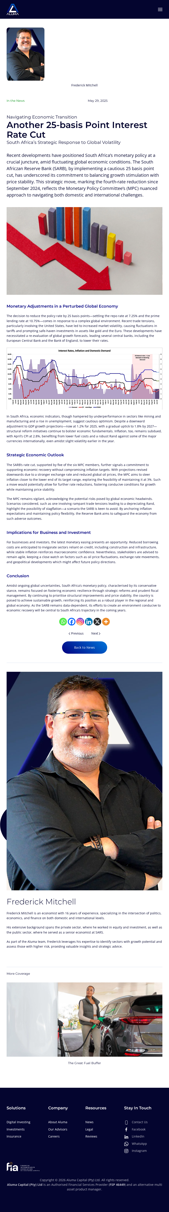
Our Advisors (57, 1129)
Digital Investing (18, 1122)
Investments (16, 1129)
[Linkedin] (89, 621)
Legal (89, 1129)
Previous (77, 633)
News (89, 1122)
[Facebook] (71, 621)
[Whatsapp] (63, 621)
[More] (106, 621)
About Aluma (57, 1122)
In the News (16, 101)
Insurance (14, 1136)
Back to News (84, 647)
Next (94, 633)
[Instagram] (80, 621)
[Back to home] (13, 9)
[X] (97, 621)
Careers (54, 1136)
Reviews (91, 1136)
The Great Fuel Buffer (84, 1063)
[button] (160, 9)
